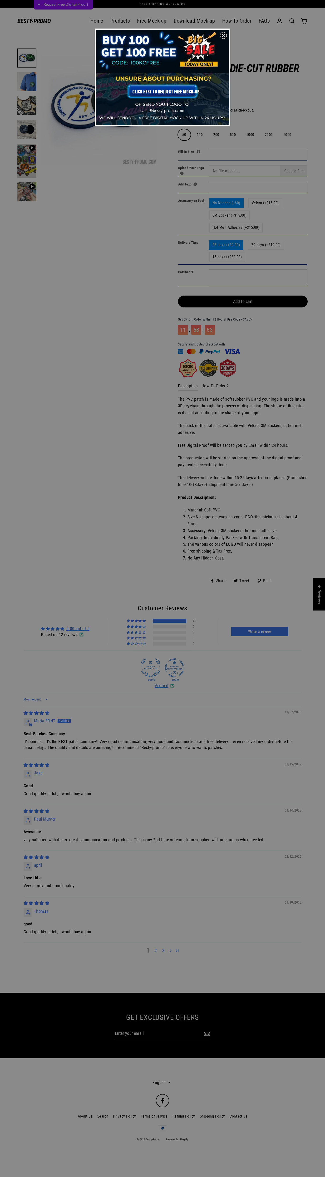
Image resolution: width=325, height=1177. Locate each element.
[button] (223, 35)
